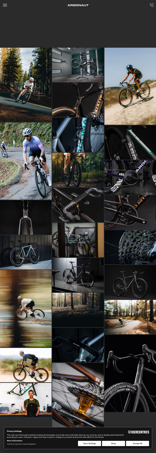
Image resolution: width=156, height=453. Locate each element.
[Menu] (5, 5)
